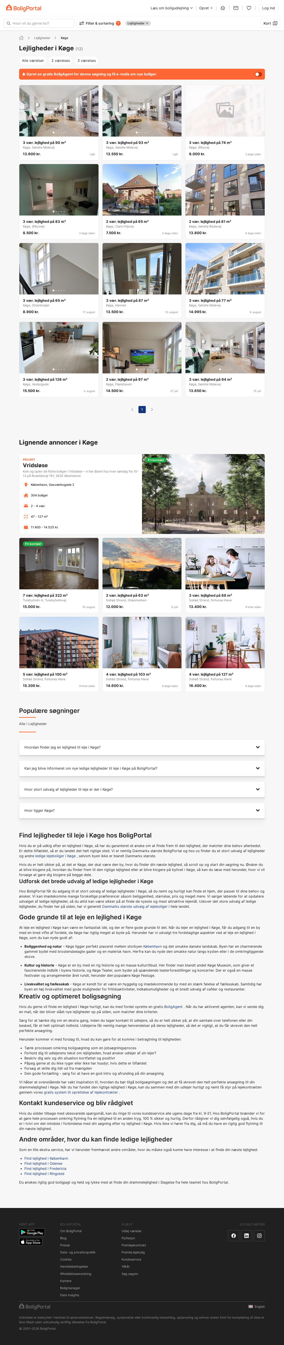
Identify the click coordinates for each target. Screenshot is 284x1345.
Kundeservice (131, 1259)
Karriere (65, 1281)
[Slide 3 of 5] (58, 132)
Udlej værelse (131, 1231)
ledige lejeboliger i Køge (55, 856)
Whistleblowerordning (75, 1274)
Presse (65, 1245)
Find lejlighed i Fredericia (45, 1168)
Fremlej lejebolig (133, 1252)
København (152, 946)
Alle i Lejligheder (33, 724)
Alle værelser (33, 60)
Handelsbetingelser (74, 1266)
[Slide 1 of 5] (53, 132)
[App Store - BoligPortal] (30, 1242)
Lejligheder (42, 38)
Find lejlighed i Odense (43, 1163)
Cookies (66, 1259)
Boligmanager (70, 1288)
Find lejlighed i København (46, 1158)
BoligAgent (173, 1006)
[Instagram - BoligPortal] (259, 1235)
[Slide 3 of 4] (143, 290)
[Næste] (152, 409)
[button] (142, 747)
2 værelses (60, 60)
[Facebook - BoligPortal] (233, 1235)
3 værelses (86, 60)
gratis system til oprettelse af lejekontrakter (81, 1092)
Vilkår (126, 1266)
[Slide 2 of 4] (140, 290)
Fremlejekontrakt (134, 1245)
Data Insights (69, 1295)
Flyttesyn (128, 1238)
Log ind (268, 8)
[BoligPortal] (23, 8)
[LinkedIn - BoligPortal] (246, 1235)
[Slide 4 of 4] (146, 290)
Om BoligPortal (71, 1231)
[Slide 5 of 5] (64, 132)
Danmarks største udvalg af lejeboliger (135, 906)
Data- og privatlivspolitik (78, 1252)
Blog (63, 1238)
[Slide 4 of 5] (61, 132)
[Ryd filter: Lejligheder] (147, 23)
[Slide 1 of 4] (138, 290)
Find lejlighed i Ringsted (44, 1173)
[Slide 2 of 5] (56, 132)
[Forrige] (132, 409)
